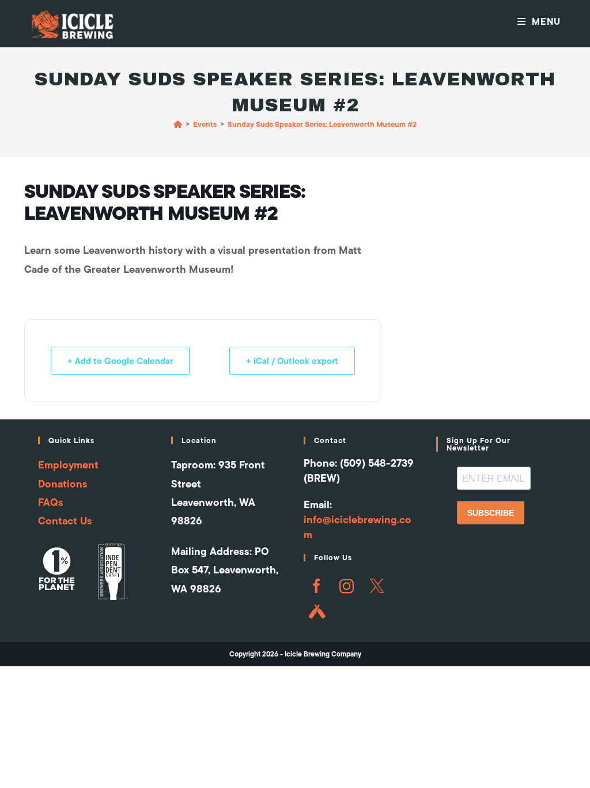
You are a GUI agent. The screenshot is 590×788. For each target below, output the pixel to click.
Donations (63, 483)
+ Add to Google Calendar (120, 360)
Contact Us (65, 520)
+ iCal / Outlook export (292, 360)
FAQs (50, 502)
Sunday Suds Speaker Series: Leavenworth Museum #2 (322, 124)
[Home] (177, 124)
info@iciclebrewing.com (357, 527)
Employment (68, 464)
